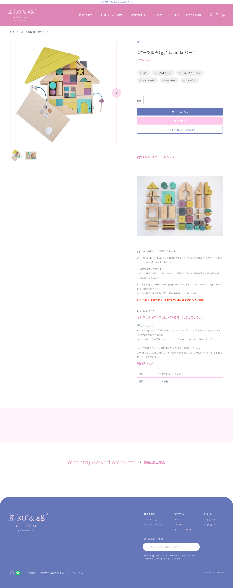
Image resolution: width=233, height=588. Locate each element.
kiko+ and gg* (217, 573)
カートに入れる (180, 111)
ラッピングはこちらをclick (180, 129)
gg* (143, 72)
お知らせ (178, 524)
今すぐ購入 (180, 120)
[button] (116, 93)
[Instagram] (11, 573)
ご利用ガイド (210, 519)
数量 (139, 100)
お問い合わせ (210, 524)
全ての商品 (189, 80)
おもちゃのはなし (194, 14)
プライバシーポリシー (77, 572)
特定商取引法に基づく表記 (52, 572)
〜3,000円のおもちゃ (189, 72)
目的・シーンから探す (154, 524)
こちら (152, 311)
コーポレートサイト (183, 529)
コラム (177, 519)
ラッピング (157, 14)
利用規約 (32, 572)
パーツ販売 (174, 14)
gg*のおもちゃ (162, 72)
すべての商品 (147, 80)
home (13, 31)
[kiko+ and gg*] (22, 15)
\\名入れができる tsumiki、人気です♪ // (116, 1)
